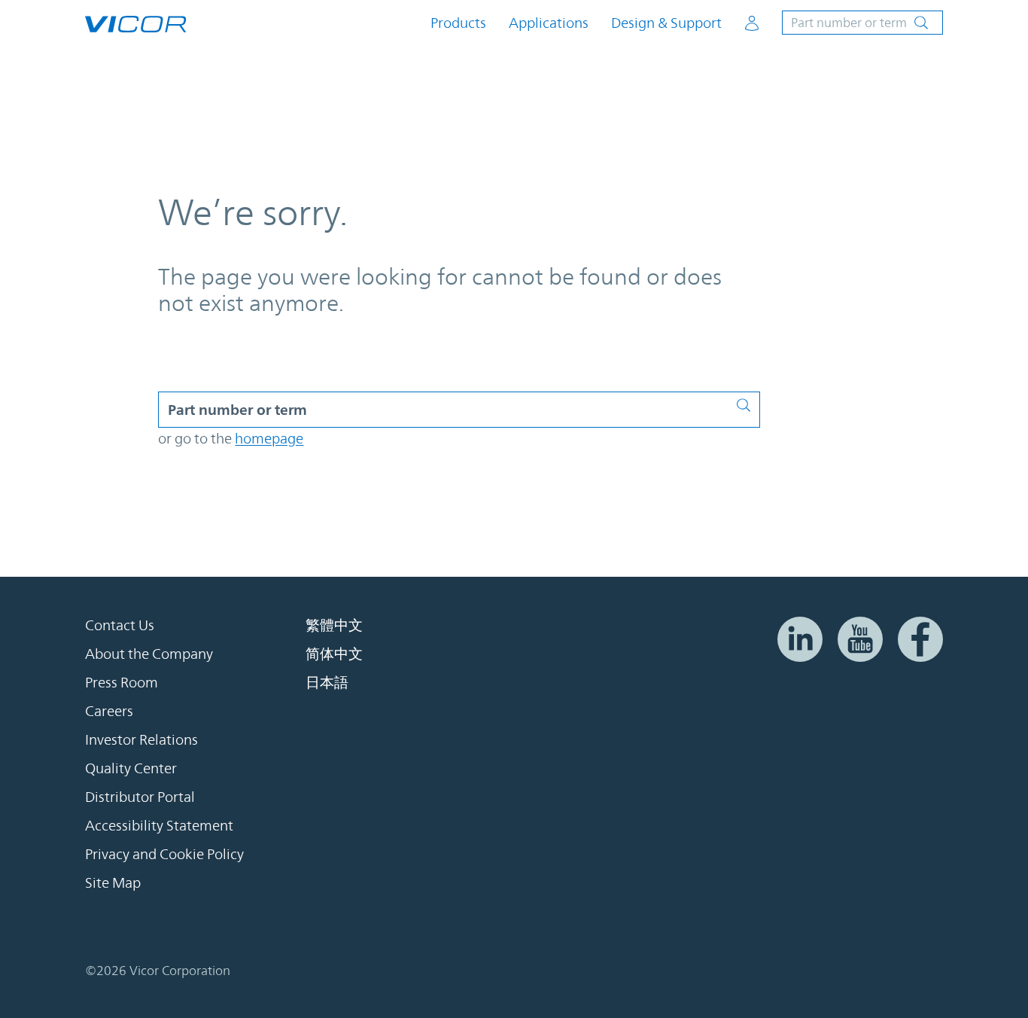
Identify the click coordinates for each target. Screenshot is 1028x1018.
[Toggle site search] (862, 23)
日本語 (327, 682)
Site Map (113, 882)
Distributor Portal (140, 796)
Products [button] (458, 23)
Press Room (121, 682)
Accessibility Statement (159, 825)
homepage (269, 438)
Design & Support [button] (666, 23)
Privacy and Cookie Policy (164, 854)
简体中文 (334, 653)
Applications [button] (549, 23)
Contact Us (119, 625)
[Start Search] (748, 402)
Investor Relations (141, 739)
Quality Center (131, 768)
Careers (109, 711)
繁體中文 (334, 625)
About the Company (149, 653)
